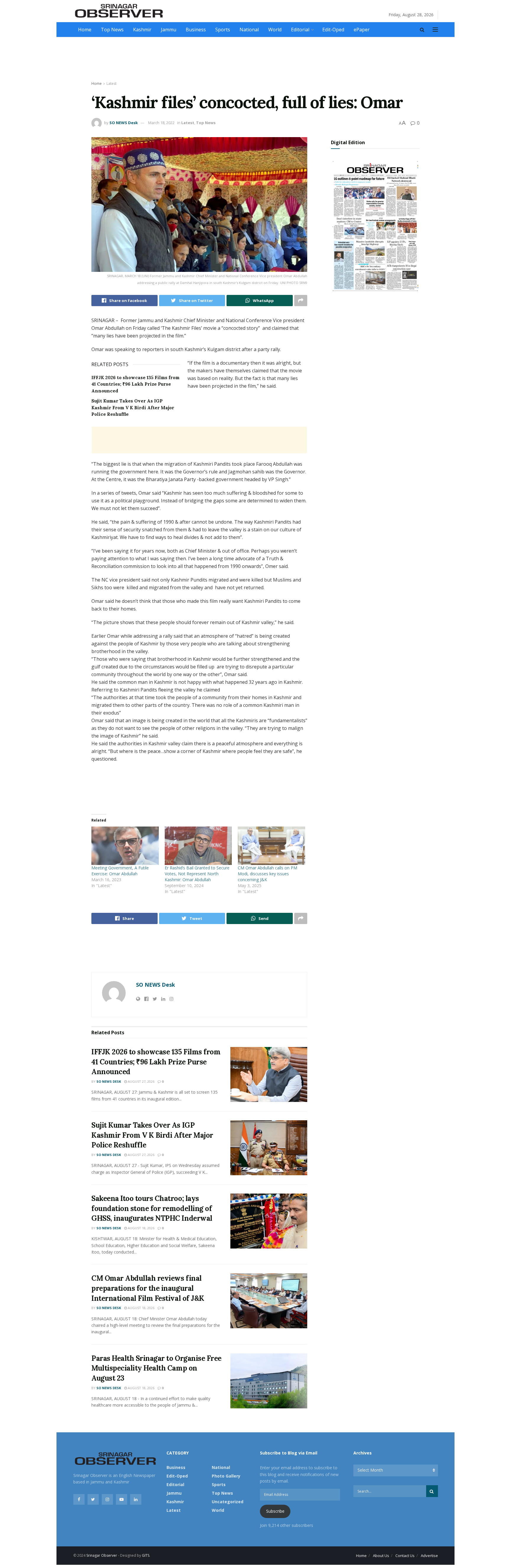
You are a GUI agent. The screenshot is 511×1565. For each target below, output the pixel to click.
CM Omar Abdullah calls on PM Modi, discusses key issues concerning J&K (267, 873)
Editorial (300, 29)
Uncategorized (227, 1501)
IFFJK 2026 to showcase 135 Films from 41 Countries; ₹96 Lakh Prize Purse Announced (135, 384)
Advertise (429, 1555)
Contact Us (405, 1555)
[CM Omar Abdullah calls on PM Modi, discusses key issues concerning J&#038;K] (271, 846)
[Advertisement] (255, 59)
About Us (381, 1555)
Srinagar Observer (101, 1555)
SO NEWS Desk (123, 122)
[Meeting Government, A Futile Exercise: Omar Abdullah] (125, 846)
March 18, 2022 (161, 122)
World (275, 29)
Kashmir (142, 29)
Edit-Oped (333, 29)
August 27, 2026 (140, 1081)
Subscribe (275, 1511)
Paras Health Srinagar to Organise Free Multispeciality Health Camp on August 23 (156, 1368)
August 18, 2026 (140, 1228)
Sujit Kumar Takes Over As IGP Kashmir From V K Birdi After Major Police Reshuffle (132, 407)
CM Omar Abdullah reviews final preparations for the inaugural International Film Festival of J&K (147, 1288)
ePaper (362, 29)
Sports (222, 29)
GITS (145, 1555)
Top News (112, 29)
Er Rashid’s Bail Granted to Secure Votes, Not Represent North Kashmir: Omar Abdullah (197, 873)
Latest (111, 83)
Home (84, 29)
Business (196, 29)
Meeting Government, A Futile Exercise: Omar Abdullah (120, 870)
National (249, 29)
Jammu (168, 29)
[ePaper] (375, 225)
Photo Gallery (226, 1476)
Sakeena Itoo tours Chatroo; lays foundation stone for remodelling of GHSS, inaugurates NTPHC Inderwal (151, 1208)
